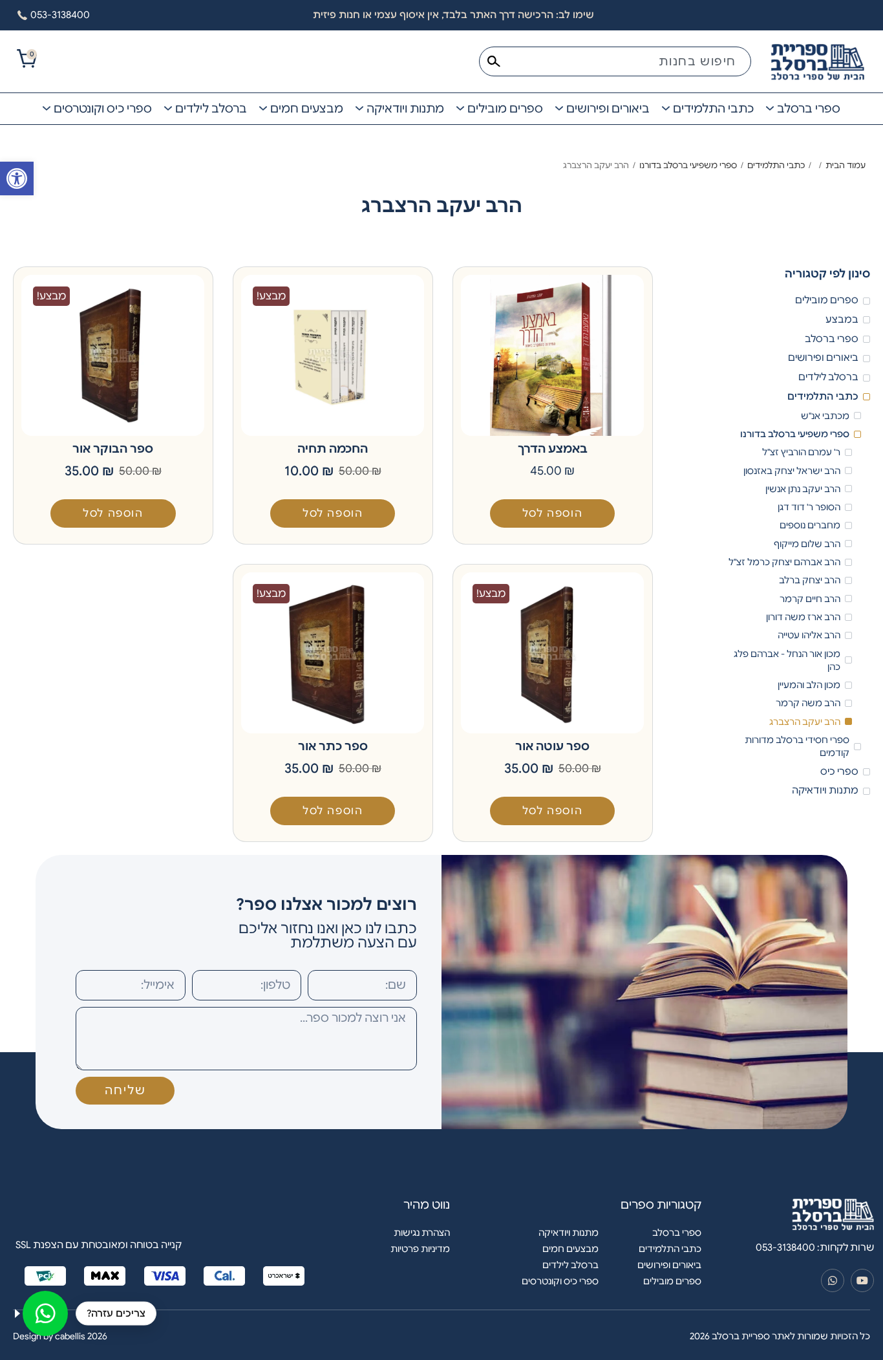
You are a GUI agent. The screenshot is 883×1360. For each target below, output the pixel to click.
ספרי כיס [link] (839, 771)
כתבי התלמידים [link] (776, 165)
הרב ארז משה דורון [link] (803, 617)
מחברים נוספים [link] (810, 525)
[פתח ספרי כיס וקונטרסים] (46, 109)
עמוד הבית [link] (845, 165)
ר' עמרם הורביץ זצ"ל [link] (801, 452)
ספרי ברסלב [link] (831, 339)
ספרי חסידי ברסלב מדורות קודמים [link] (797, 746)
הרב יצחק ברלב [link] (809, 580)
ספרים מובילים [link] (826, 300)
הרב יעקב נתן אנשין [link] (802, 489)
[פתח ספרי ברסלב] (770, 109)
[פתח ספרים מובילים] (460, 109)
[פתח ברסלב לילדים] (168, 109)
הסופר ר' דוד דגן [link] (809, 507)
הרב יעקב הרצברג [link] (804, 722)
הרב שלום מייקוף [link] (807, 544)
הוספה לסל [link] (552, 513)
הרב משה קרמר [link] (808, 703)
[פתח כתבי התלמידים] (666, 109)
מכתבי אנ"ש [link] (825, 416)
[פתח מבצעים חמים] (263, 109)
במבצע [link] (841, 319)
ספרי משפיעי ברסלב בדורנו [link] (688, 165)
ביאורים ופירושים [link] (823, 357)
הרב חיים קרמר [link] (810, 599)
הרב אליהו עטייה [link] (809, 635)
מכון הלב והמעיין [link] (809, 685)
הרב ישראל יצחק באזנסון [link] (791, 471)
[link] (17, 178)
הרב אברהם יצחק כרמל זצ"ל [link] (784, 562)
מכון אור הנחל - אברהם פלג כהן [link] (787, 660)
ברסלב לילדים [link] (828, 377)
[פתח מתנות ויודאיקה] (359, 109)
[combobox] (615, 61)
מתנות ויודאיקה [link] (825, 790)
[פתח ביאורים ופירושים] (559, 109)
